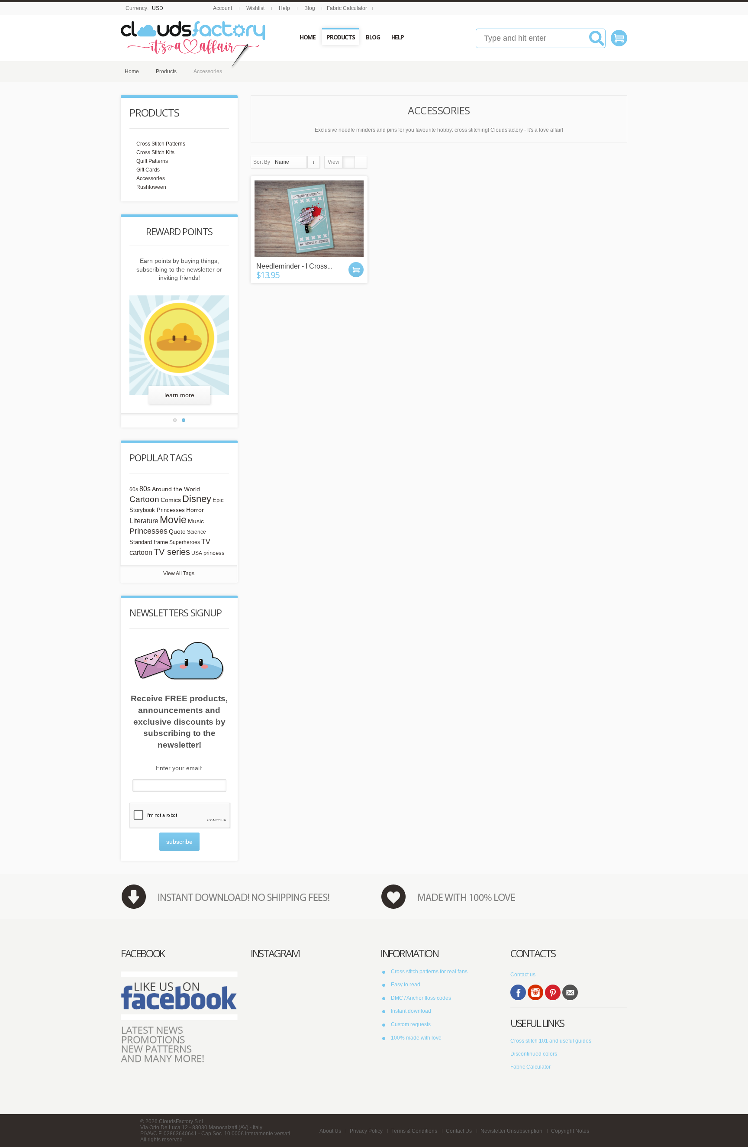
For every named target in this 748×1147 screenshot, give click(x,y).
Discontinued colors (533, 1054)
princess (214, 553)
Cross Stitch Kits (155, 152)
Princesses (148, 531)
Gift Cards (148, 170)
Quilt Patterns (152, 161)
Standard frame (148, 542)
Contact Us (459, 1131)
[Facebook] (518, 992)
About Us (330, 1131)
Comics (171, 500)
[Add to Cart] (356, 269)
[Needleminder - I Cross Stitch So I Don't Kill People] (309, 218)
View (333, 162)
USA (196, 553)
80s (145, 488)
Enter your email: (179, 768)
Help (284, 8)
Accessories (150, 178)
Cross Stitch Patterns (160, 144)
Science (196, 532)
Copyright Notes (570, 1131)
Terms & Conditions (414, 1131)
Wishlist (255, 8)
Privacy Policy (366, 1131)
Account (222, 8)
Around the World (176, 489)
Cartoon (144, 499)
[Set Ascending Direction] (313, 162)
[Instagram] (535, 992)
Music (196, 521)
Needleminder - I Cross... (294, 266)
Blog (309, 8)
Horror (195, 509)
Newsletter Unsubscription (511, 1131)
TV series (172, 552)
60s (133, 489)
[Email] (570, 992)
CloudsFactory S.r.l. (181, 1121)
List (361, 162)
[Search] (596, 41)
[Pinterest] (553, 992)
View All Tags (178, 573)
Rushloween (151, 187)
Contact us (522, 975)
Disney (196, 498)
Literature (143, 521)
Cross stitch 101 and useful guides (550, 1041)
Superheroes (184, 542)
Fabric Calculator (347, 8)
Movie (173, 519)
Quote (177, 531)
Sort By (261, 162)
